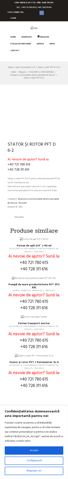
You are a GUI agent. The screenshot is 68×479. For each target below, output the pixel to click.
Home (13, 72)
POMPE (16, 290)
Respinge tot (34, 471)
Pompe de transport (32, 290)
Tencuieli (22, 203)
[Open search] (10, 57)
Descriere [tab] (19, 217)
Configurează (34, 460)
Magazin (22, 72)
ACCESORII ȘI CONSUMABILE (41, 72)
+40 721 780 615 (19, 164)
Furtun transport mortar (34, 323)
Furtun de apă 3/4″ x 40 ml (34, 246)
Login (13, 18)
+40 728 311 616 (18, 169)
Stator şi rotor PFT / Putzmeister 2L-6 (34, 362)
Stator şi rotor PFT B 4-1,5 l (49, 67)
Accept (34, 450)
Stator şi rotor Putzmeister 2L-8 (21, 67)
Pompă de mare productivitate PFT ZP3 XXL (34, 286)
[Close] (64, 408)
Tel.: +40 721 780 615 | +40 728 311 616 (34, 7)
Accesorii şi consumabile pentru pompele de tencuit (32, 75)
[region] (34, 442)
